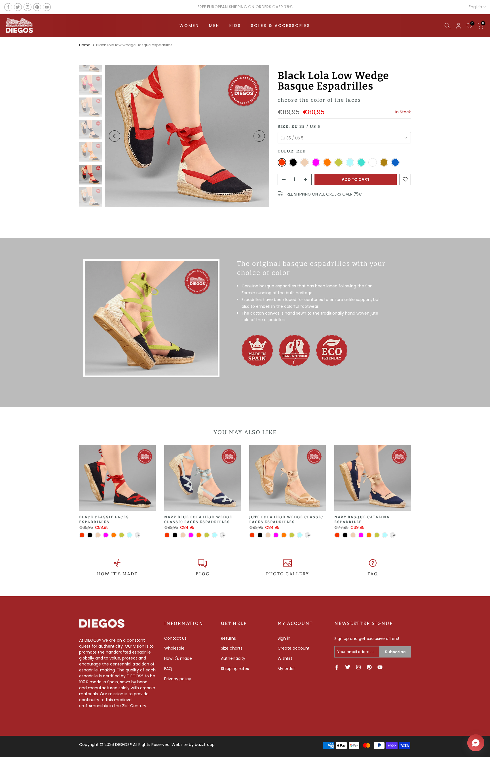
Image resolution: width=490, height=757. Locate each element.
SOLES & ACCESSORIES (280, 25)
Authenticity (233, 658)
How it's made (178, 658)
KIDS (235, 25)
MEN (214, 25)
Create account (294, 648)
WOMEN (189, 25)
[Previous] (114, 136)
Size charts (231, 648)
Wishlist (285, 658)
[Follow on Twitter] (18, 7)
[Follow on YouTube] (47, 7)
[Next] (259, 136)
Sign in (284, 638)
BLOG (203, 573)
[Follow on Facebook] (8, 7)
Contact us (175, 638)
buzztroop (205, 744)
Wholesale (174, 648)
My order (286, 668)
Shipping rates (235, 668)
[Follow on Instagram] (27, 7)
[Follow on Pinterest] (37, 7)
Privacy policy (177, 679)
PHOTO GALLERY (287, 573)
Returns (228, 638)
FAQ (373, 573)
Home (84, 45)
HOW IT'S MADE (117, 573)
